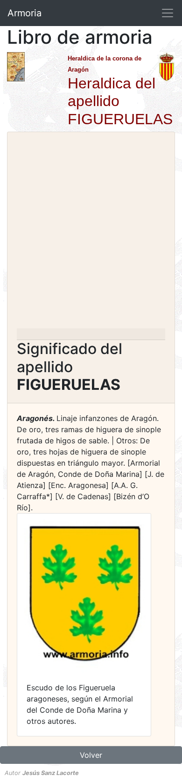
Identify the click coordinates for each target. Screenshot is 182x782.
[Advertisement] (91, 233)
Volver (91, 755)
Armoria (24, 13)
